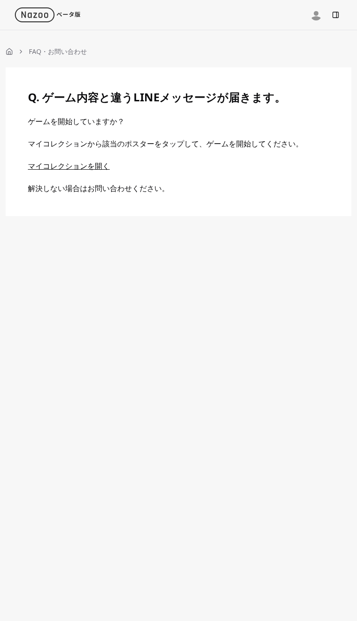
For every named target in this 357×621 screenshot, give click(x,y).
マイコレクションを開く (69, 166)
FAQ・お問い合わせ (58, 51)
